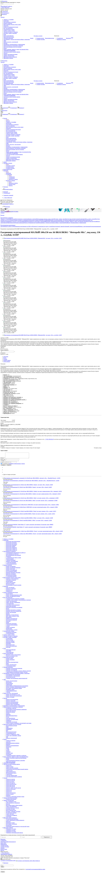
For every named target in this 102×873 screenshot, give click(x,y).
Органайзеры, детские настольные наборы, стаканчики (51, 222)
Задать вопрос (6, 361)
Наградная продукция (91, 221)
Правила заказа (7, 360)
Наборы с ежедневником (84, 226)
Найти (2, 866)
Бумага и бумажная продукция (31, 222)
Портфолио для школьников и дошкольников (75, 222)
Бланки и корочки (32, 219)
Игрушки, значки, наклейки (60, 219)
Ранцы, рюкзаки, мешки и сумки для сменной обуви (73, 221)
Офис (8, 222)
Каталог (8, 120)
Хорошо (2, 871)
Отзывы (5, 359)
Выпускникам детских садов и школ (45, 219)
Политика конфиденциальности (8, 841)
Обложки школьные (19, 222)
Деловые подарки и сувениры (20, 220)
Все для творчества (65, 220)
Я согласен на (13, 463)
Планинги (34, 226)
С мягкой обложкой (64, 226)
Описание (5, 356)
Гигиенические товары (32, 220)
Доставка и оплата (10, 165)
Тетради (59, 221)
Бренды (2, 850)
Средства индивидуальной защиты (75, 219)
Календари (13, 219)
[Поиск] (2, 112)
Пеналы (85, 220)
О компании (12, 176)
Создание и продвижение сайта (8, 860)
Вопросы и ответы (13, 183)
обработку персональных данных (17, 463)
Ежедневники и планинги (22, 219)
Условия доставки (5, 846)
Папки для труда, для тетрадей (16, 221)
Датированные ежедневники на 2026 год (22, 226)
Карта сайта (3, 843)
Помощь (3, 848)
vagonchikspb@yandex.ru (6, 6)
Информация (4, 844)
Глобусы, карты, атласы (89, 219)
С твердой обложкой (74, 226)
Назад (7, 119)
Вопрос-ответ (4, 849)
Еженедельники (56, 226)
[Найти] (1, 5)
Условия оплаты (4, 845)
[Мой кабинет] (1, 15)
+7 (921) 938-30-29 (5, 7)
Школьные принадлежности (76, 220)
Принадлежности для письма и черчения (35, 221)
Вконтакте (7, 206)
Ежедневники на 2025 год (7, 226)
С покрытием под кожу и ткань (44, 226)
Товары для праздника (55, 220)
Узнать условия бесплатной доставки (9, 211)
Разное (56, 221)
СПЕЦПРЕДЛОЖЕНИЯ (44, 220)
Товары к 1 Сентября (5, 219)
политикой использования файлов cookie (35, 869)
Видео (4, 357)
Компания (8, 173)
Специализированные (95, 226)
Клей (24, 221)
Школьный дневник (49, 221)
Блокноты (12, 222)
